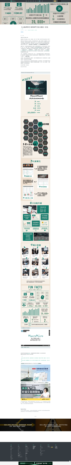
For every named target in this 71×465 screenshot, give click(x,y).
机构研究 (19, 455)
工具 (40, 446)
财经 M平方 (28, 353)
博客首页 (35, 416)
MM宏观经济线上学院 (42, 450)
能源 (18, 450)
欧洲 (11, 452)
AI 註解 (23, 35)
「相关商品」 (36, 49)
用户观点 (41, 451)
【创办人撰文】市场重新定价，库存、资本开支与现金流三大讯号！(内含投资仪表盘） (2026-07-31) (35, 361)
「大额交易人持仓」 (24, 49)
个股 (18, 453)
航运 (18, 449)
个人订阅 (56, 446)
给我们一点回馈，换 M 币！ (25, 347)
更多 (40, 452)
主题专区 (26, 446)
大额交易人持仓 (27, 451)
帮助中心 (41, 455)
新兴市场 (11, 455)
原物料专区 (26, 449)
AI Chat (48, 446)
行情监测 (26, 453)
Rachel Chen (23, 409)
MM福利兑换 (41, 453)
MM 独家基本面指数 (39, 47)
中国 (11, 451)
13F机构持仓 (26, 450)
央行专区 (11, 457)
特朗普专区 (12, 458)
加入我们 (41, 454)
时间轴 (11, 459)
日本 (11, 453)
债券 (25, 455)
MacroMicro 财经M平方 (13, 1)
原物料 (26, 457)
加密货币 (26, 458)
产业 (18, 446)
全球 (11, 446)
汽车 (18, 451)
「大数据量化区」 (30, 49)
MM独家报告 (34, 446)
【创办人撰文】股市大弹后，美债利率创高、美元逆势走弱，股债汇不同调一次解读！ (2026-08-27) (35, 359)
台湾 (11, 450)
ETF (25, 456)
